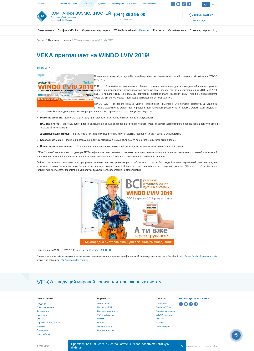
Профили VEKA (67, 30)
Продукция (42, 303)
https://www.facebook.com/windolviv (198, 256)
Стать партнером (200, 30)
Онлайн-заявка (177, 30)
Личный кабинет (150, 3)
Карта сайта (211, 346)
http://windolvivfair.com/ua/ (74, 260)
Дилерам (102, 3)
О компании (45, 30)
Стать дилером (163, 326)
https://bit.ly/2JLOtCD (100, 250)
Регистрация (199, 20)
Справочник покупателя (48, 322)
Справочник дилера (165, 311)
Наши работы (43, 334)
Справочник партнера (95, 30)
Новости (144, 30)
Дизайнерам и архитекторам (124, 3)
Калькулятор (43, 311)
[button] (236, 335)
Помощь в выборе (45, 307)
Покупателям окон (68, 3)
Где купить (42, 315)
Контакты (158, 30)
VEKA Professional (125, 30)
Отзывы (40, 319)
